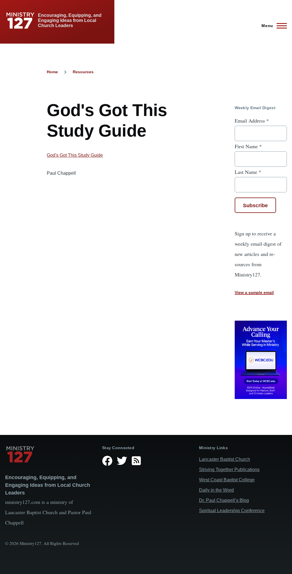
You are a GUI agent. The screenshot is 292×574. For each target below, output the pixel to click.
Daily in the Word (216, 490)
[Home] (49, 454)
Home (52, 72)
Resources (83, 72)
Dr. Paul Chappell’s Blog (224, 500)
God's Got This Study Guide (75, 155)
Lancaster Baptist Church (224, 459)
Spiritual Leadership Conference (232, 510)
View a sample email (254, 292)
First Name (248, 146)
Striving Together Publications (229, 469)
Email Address (252, 120)
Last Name (248, 171)
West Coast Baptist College (227, 479)
